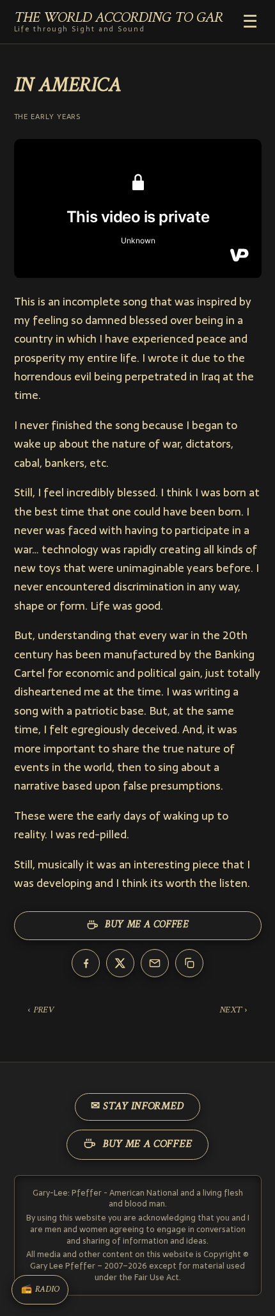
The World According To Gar (118, 22)
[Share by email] (155, 963)
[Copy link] (189, 963)
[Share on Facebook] (86, 963)
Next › (233, 1010)
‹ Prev (41, 1010)
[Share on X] (120, 963)
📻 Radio (40, 1290)
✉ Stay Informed (137, 1106)
